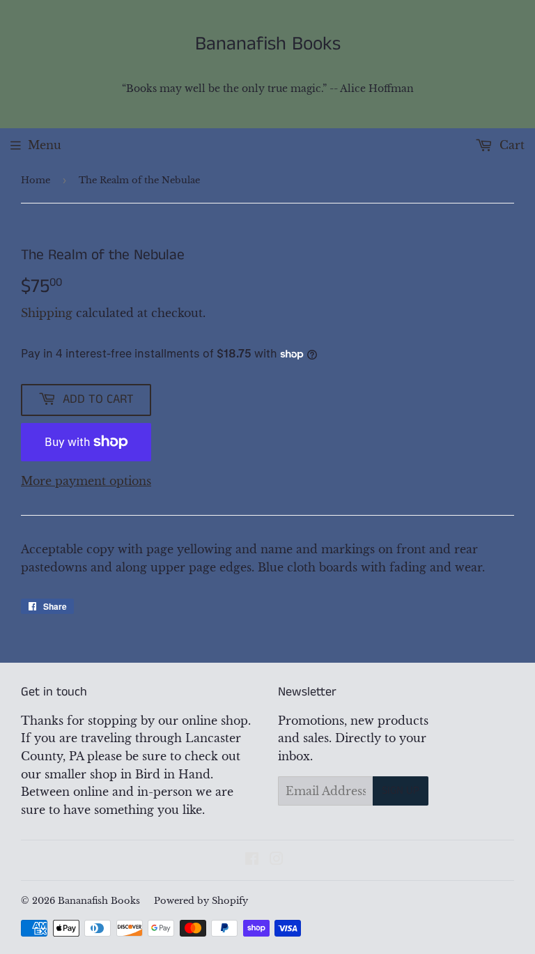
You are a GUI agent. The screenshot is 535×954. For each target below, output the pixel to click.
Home (35, 180)
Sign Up (400, 791)
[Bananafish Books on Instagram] (277, 860)
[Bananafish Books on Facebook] (252, 860)
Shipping (46, 313)
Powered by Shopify (201, 901)
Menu (44, 145)
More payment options (86, 481)
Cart (510, 145)
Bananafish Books (268, 44)
